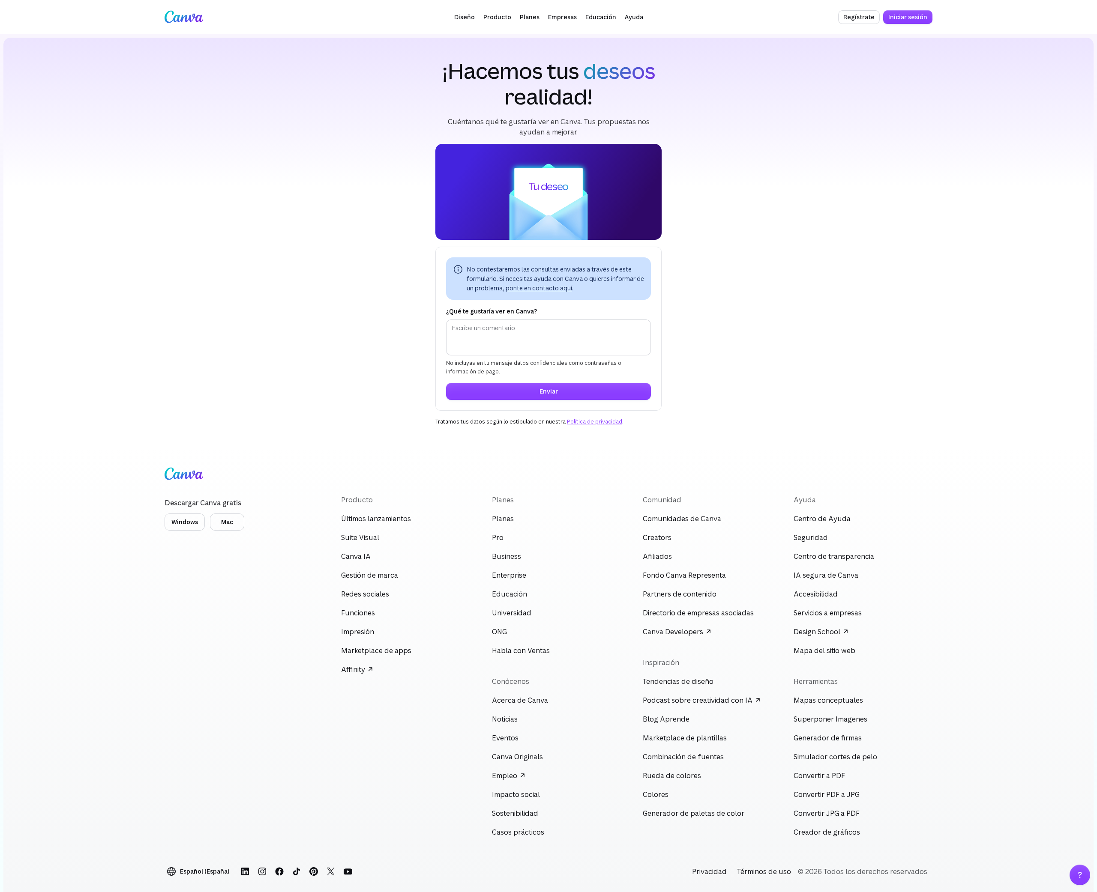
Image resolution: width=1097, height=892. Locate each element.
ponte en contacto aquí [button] (539, 288)
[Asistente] (1080, 875)
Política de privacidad (594, 421)
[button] (464, 17)
